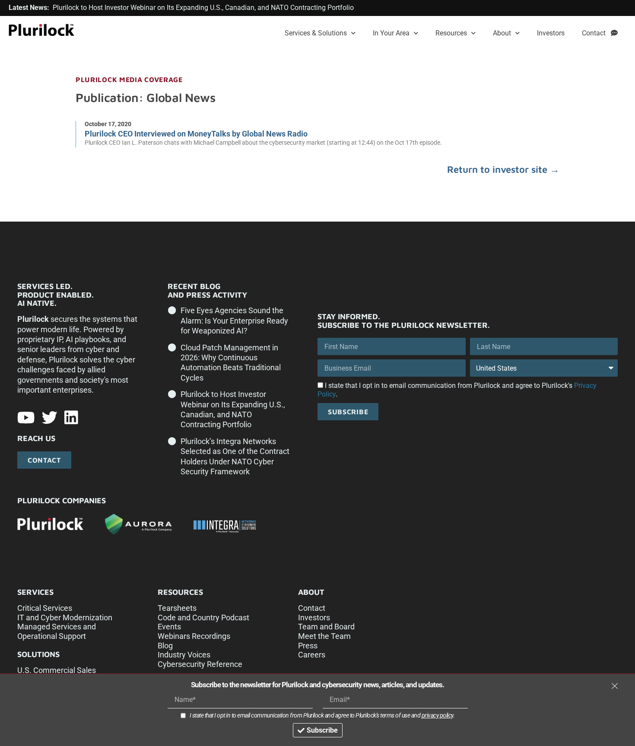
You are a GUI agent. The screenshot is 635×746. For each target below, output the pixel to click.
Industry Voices (184, 654)
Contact (596, 33)
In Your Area (391, 33)
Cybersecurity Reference (200, 664)
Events (169, 626)
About (502, 33)
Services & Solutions (316, 33)
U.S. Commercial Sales (56, 670)
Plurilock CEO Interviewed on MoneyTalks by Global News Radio (196, 133)
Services (35, 592)
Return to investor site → (503, 169)
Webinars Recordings (194, 636)
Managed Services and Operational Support (56, 631)
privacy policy (437, 715)
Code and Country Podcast (203, 617)
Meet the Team (324, 636)
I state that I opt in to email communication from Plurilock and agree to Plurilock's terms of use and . (322, 715)
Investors (551, 33)
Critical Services (44, 608)
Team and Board (326, 626)
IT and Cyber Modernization (64, 617)
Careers (311, 654)
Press (308, 645)
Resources (451, 33)
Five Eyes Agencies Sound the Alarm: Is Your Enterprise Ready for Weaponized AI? (234, 320)
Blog (165, 645)
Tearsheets (177, 608)
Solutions (38, 654)
